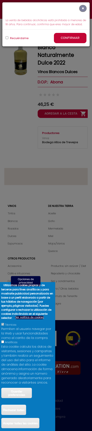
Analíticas (11, 342)
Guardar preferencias (16, 393)
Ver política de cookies (29, 317)
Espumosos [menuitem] (15, 243)
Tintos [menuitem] (11, 213)
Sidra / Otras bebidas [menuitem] (65, 288)
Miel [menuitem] (50, 236)
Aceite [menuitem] (52, 213)
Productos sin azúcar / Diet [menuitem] (68, 266)
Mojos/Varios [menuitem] (56, 243)
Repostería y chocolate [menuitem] (65, 273)
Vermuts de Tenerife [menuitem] (64, 296)
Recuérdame (19, 38)
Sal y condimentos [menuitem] (63, 281)
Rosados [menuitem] (13, 228)
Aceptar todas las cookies (20, 423)
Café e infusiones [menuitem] (19, 273)
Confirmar (70, 38)
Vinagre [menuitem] (56, 303)
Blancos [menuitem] (13, 221)
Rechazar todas (13, 410)
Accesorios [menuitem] (15, 266)
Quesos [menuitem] (53, 251)
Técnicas (10, 325)
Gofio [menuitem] (51, 221)
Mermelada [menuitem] (55, 228)
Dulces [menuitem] (12, 236)
